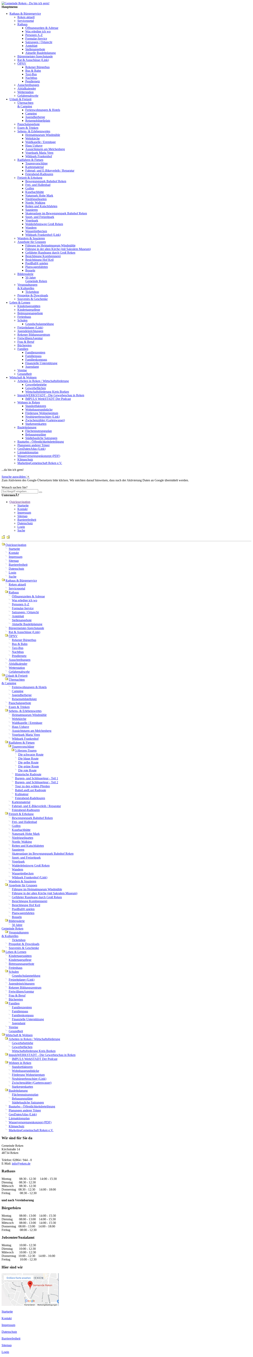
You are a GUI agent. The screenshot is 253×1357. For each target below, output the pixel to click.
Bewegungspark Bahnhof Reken (45, 181)
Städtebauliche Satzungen (41, 438)
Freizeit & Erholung (29, 177)
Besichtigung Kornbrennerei (43, 256)
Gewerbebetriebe (36, 384)
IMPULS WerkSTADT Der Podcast (48, 398)
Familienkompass (36, 359)
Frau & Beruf (25, 341)
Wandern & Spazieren (31, 238)
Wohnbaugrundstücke (39, 409)
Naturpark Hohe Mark (39, 195)
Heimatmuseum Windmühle (42, 135)
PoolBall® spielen (36, 263)
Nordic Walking (35, 202)
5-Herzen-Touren (26, 750)
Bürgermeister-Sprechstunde (35, 56)
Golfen (29, 188)
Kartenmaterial (34, 167)
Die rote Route (27, 770)
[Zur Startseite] (25, 3)
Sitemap (22, 516)
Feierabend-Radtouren (39, 174)
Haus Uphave (33, 145)
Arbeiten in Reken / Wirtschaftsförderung (43, 381)
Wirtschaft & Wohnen (23, 377)
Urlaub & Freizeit (20, 99)
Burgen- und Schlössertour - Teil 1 (36, 778)
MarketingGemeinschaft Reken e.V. (39, 463)
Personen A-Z (34, 35)
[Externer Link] (30, 1304)
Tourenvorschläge (36, 163)
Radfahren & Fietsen (30, 160)
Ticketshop (32, 291)
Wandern (31, 227)
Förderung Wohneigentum (41, 413)
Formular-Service (36, 38)
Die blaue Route (28, 758)
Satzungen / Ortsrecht (38, 42)
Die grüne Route (28, 766)
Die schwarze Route (30, 754)
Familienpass (33, 356)
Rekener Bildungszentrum (33, 334)
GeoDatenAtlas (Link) (31, 448)
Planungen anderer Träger (33, 445)
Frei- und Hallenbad (37, 184)
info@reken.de (21, 1163)
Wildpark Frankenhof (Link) (43, 234)
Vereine (22, 370)
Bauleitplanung (26, 427)
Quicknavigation (19, 502)
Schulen (22, 320)
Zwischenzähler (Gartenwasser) (45, 420)
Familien (22, 349)
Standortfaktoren (35, 406)
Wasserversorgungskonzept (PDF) (38, 456)
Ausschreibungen (28, 85)
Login (21, 526)
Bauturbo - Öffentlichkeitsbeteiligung (40, 441)
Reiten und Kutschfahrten (41, 206)
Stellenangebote (35, 49)
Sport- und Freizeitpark (39, 217)
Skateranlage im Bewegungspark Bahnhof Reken (56, 213)
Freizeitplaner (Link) (30, 327)
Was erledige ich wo (38, 31)
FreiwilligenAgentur (30, 338)
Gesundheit (24, 374)
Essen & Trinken (27, 127)
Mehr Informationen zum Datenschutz (25, 483)
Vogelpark (31, 220)
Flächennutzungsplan (38, 431)
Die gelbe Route (28, 762)
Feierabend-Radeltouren (30, 798)
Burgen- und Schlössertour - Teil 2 (36, 782)
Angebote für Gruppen (31, 242)
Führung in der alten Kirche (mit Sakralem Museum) (58, 249)
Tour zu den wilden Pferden (32, 786)
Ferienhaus (24, 316)
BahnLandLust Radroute (30, 790)
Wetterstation (25, 92)
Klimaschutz (25, 459)
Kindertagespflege (28, 309)
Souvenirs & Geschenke (32, 299)
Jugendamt (32, 366)
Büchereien (24, 345)
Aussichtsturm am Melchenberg (45, 149)
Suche (21, 530)
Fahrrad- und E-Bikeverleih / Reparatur (49, 170)
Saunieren (31, 209)
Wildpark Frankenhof (38, 156)
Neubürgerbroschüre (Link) (42, 416)
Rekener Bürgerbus (37, 67)
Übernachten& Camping (25, 104)
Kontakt (22, 509)
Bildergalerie (25, 274)
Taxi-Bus (31, 74)
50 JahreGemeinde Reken (36, 279)
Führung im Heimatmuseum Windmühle (50, 245)
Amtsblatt (31, 45)
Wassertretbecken (36, 231)
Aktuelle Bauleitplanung (40, 52)
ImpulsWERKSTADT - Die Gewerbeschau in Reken (50, 395)
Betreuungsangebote (30, 313)
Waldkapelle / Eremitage (40, 142)
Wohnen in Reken (28, 402)
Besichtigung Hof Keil (39, 259)
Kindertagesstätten (28, 306)
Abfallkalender (26, 88)
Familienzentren (35, 352)
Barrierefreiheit (26, 519)
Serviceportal (25, 20)
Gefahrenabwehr (27, 95)
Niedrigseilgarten (36, 199)
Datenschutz (25, 523)
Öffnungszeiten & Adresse (41, 28)
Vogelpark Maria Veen (39, 152)
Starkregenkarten (35, 423)
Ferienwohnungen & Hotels (42, 110)
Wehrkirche (32, 138)
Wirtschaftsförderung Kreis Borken (47, 391)
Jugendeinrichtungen (30, 331)
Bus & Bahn (33, 70)
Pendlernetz (32, 81)
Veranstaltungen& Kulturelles (27, 286)
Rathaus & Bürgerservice (25, 13)
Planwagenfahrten (36, 267)
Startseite (23, 505)
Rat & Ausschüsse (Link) (33, 60)
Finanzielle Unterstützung (41, 363)
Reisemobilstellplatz (37, 120)
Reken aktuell (26, 17)
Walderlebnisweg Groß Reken (44, 224)
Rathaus (22, 24)
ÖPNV (21, 63)
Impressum (24, 512)
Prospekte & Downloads (32, 295)
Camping (31, 113)
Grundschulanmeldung (39, 324)
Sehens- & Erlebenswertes (33, 131)
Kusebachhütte (34, 192)
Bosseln (30, 270)
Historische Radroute (28, 774)
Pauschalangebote (28, 124)
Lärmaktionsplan (27, 452)
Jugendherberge (35, 117)
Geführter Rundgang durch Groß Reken (50, 252)
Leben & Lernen (19, 302)
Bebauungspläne (35, 434)
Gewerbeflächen (35, 388)
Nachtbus (31, 77)
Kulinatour (21, 794)
